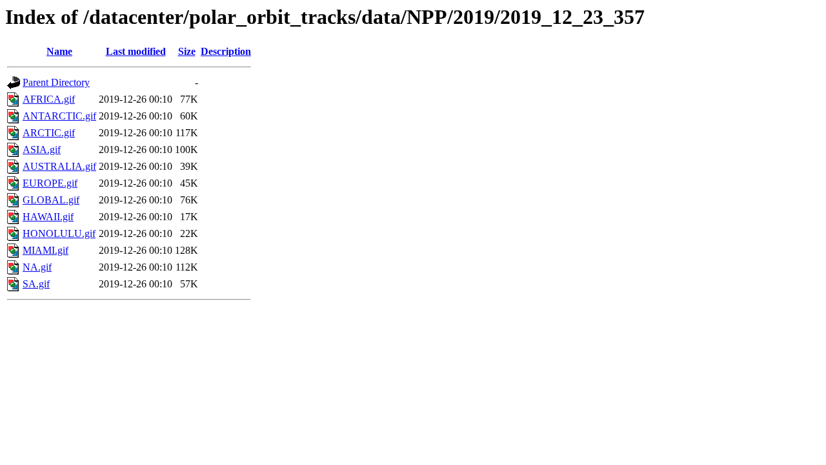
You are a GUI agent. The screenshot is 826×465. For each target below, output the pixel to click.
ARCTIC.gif (49, 132)
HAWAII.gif (48, 216)
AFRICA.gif (49, 99)
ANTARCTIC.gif (59, 115)
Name (59, 51)
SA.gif (36, 283)
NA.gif (37, 267)
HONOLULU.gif (59, 233)
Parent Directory (56, 82)
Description (226, 51)
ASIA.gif (42, 149)
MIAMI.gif (45, 250)
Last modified (136, 51)
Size (187, 51)
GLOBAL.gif (51, 199)
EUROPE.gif (50, 183)
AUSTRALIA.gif (59, 166)
